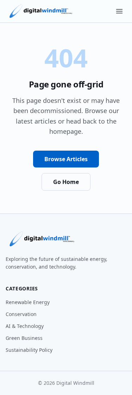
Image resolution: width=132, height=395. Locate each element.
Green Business (24, 338)
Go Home (66, 182)
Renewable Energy (28, 302)
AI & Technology (25, 326)
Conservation (21, 314)
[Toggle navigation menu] (119, 11)
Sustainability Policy (29, 350)
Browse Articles (66, 159)
